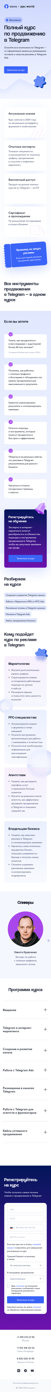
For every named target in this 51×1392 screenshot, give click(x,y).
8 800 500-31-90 (25, 1358)
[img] (19, 1370)
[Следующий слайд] (48, 940)
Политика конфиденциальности (25, 1383)
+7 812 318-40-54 (25, 1347)
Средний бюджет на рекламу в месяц (21, 1257)
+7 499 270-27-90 (25, 1337)
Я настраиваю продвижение (20, 1272)
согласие (20, 1285)
